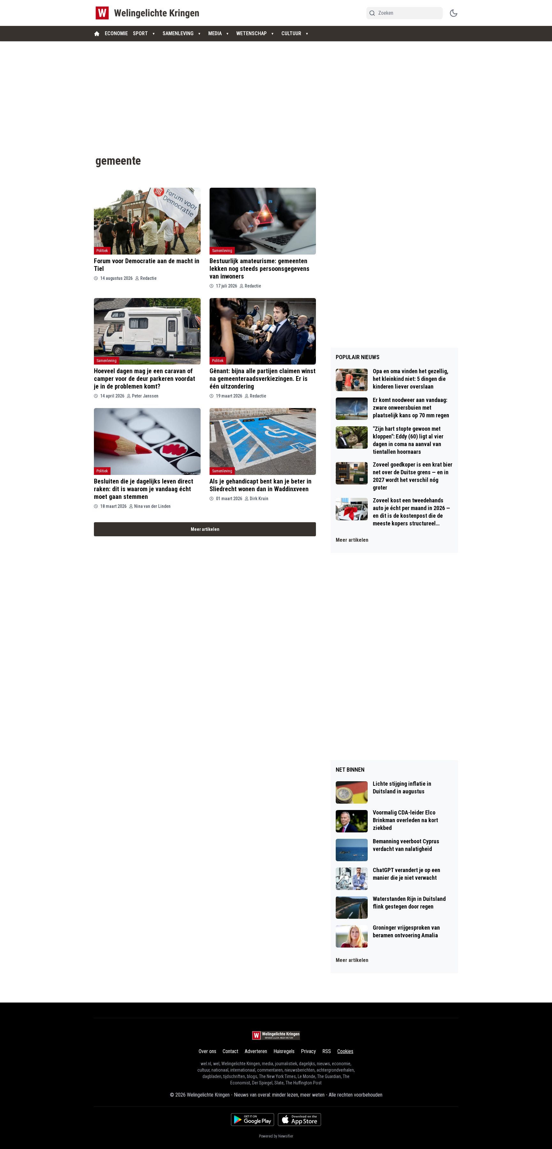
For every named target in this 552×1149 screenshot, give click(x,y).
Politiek (102, 250)
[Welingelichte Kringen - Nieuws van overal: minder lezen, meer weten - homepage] (149, 13)
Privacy (308, 1051)
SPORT (140, 33)
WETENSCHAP (251, 33)
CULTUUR (291, 33)
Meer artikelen (205, 529)
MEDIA (215, 33)
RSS (326, 1051)
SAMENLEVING (178, 33)
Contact (230, 1051)
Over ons (207, 1051)
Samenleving (222, 250)
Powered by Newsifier (276, 1136)
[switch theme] (453, 13)
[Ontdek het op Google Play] (252, 1119)
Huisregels (284, 1051)
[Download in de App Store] (299, 1119)
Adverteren (256, 1051)
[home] (97, 33)
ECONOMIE (116, 33)
